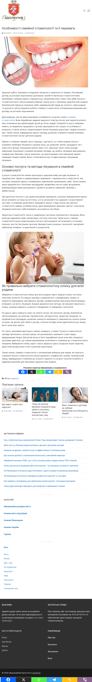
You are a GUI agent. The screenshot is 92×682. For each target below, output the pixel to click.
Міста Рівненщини (12, 631)
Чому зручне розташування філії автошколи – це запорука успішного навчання (41, 465)
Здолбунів (6, 642)
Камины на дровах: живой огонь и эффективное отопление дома (34, 450)
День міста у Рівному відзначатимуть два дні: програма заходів (34, 445)
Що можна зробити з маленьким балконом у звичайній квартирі (34, 455)
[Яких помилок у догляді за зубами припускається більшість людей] (75, 395)
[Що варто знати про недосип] (15, 394)
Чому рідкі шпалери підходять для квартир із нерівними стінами (34, 486)
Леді (6, 575)
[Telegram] (49, 372)
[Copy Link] (58, 372)
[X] (32, 372)
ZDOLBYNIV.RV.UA (80, 614)
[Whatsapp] (40, 372)
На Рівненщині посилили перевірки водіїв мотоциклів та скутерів (35, 476)
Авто (6, 554)
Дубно (5, 650)
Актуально (53, 651)
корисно (15, 378)
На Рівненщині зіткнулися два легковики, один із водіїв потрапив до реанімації (41, 470)
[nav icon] (88, 10)
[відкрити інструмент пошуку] (84, 11)
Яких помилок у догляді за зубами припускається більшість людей (75, 409)
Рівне (4, 637)
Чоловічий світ (11, 588)
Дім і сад (8, 563)
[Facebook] (23, 372)
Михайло (7, 33)
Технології (9, 580)
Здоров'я (30, 33)
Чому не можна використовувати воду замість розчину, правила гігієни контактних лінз (44, 409)
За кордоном (10, 567)
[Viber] (67, 372)
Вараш (5, 646)
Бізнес (7, 558)
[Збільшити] (80, 236)
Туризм (7, 584)
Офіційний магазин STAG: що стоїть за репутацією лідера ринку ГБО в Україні (40, 460)
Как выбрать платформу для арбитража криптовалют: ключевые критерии (39, 481)
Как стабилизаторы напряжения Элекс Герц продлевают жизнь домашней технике (43, 440)
